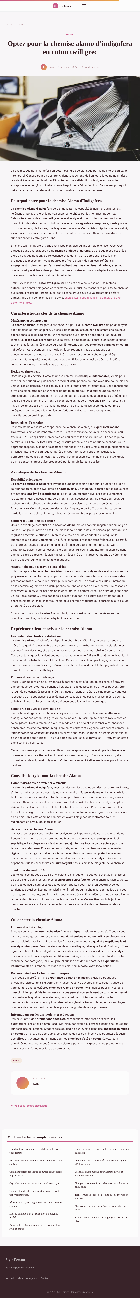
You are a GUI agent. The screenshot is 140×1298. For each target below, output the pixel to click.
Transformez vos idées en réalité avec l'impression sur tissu (101, 1196)
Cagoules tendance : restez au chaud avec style (34, 1183)
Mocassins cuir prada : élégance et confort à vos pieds (100, 1207)
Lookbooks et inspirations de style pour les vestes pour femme (35, 1150)
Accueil (9, 24)
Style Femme (15, 1260)
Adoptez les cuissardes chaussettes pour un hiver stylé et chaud (35, 1227)
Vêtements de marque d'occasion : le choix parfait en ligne (36, 1162)
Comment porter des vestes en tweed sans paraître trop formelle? (35, 1173)
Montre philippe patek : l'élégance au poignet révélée (33, 1215)
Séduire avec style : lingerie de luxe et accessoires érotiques (35, 1204)
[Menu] (83, 6)
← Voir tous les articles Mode (29, 1105)
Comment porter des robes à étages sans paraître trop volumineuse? (35, 1192)
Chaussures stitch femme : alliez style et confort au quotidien (102, 1150)
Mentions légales (27, 1278)
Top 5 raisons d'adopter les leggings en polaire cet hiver (101, 1219)
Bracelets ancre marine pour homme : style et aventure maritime (99, 1173)
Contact (45, 1278)
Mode (20, 24)
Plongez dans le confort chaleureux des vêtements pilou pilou (101, 1185)
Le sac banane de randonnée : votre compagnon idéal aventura (100, 1162)
